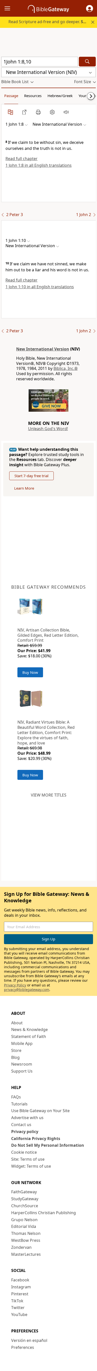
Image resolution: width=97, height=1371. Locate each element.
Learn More (24, 488)
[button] (89, 8)
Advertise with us (27, 1117)
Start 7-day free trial (31, 475)
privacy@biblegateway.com (26, 989)
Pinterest (19, 1294)
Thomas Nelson (26, 1233)
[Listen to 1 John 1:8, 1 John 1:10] (66, 112)
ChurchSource (24, 1205)
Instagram (21, 1287)
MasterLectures (26, 1254)
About (17, 1023)
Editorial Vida (23, 1226)
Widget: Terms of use (31, 1166)
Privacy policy (24, 1131)
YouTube (19, 1314)
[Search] (87, 61)
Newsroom (21, 1064)
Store (16, 1050)
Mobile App (22, 1043)
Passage (11, 95)
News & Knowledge (29, 1029)
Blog (15, 1057)
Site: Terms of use (28, 1159)
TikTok (17, 1301)
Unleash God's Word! (48, 428)
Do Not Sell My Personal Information (47, 1145)
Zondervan (21, 1247)
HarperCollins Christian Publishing (43, 1212)
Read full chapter (21, 158)
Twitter (18, 1307)
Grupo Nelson (24, 1219)
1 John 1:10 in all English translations (39, 286)
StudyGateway (24, 1198)
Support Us (22, 1071)
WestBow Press (25, 1240)
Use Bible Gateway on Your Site (40, 1110)
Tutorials (19, 1104)
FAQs (16, 1097)
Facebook (20, 1280)
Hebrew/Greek (60, 95)
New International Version (42, 349)
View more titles (48, 795)
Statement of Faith (28, 1036)
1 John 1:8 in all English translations (38, 165)
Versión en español (29, 1340)
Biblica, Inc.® (65, 368)
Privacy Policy (15, 985)
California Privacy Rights (35, 1138)
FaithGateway (24, 1192)
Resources (33, 95)
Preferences (22, 1347)
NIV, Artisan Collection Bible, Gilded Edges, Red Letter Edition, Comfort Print (48, 635)
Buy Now (30, 672)
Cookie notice (24, 1152)
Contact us (21, 1124)
